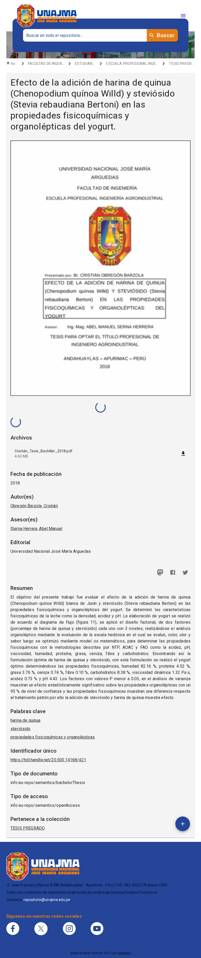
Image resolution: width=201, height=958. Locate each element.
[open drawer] (183, 15)
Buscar (166, 35)
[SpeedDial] (182, 823)
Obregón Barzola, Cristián (34, 505)
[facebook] (173, 572)
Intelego (124, 953)
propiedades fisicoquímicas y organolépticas (52, 737)
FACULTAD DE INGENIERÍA (46, 63)
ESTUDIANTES (85, 63)
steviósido (20, 728)
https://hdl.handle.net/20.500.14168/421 (48, 759)
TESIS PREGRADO (182, 63)
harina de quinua (25, 720)
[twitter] (185, 572)
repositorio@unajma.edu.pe (47, 900)
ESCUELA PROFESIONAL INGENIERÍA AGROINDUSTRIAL (132, 63)
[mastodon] (160, 572)
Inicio (14, 63)
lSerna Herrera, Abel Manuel (36, 528)
